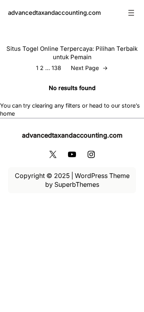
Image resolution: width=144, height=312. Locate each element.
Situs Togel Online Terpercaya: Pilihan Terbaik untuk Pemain (72, 53)
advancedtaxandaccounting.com (54, 12)
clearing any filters (56, 105)
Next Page (89, 67)
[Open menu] (131, 13)
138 (56, 67)
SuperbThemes (76, 184)
